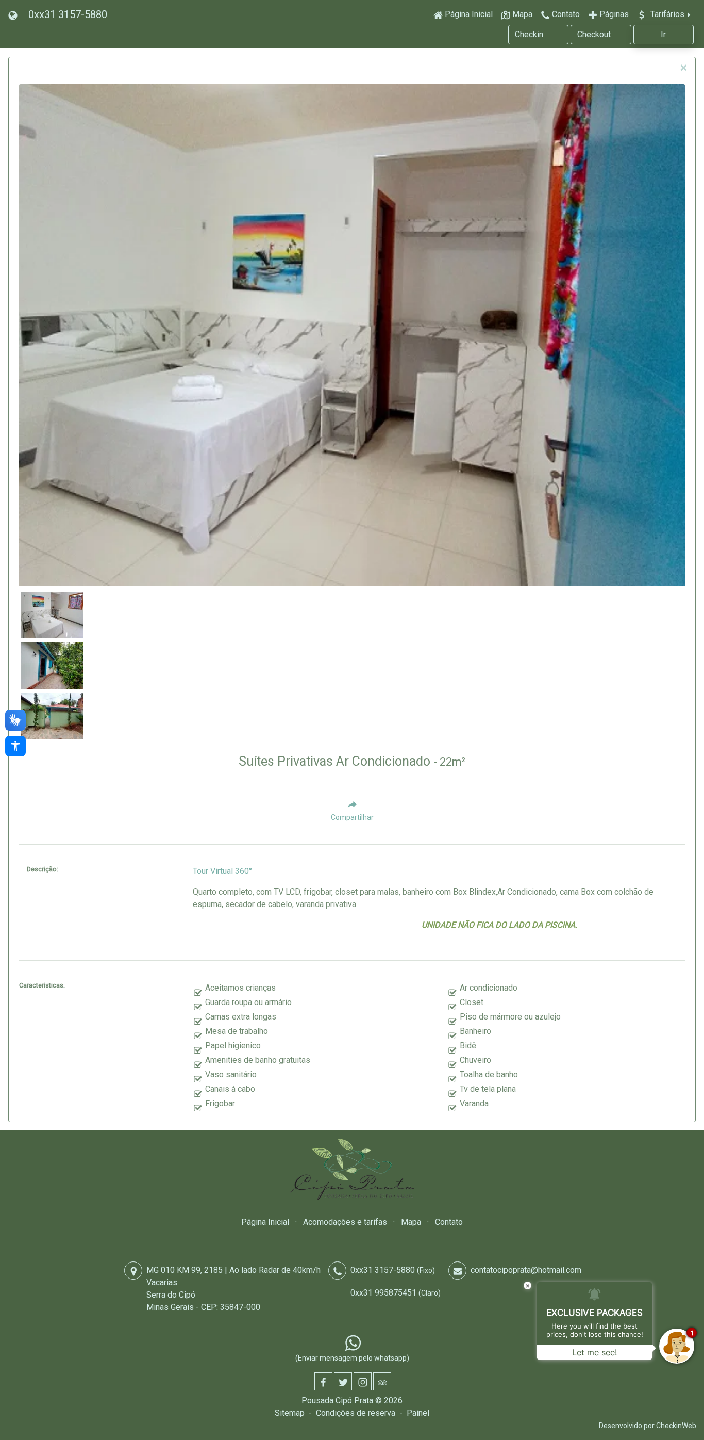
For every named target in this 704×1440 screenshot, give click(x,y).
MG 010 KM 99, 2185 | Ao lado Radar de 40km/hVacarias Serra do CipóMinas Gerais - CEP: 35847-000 (233, 1288)
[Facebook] (323, 1381)
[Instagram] (363, 1381)
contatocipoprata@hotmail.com (526, 1270)
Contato (449, 1222)
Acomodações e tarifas (345, 1222)
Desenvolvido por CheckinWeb (647, 1425)
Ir (663, 34)
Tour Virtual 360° (222, 871)
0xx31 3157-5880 (67, 14)
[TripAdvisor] (382, 1381)
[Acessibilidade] (15, 746)
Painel (418, 1413)
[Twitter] (343, 1381)
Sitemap (290, 1413)
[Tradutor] (14, 14)
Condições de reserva (355, 1413)
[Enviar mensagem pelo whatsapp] (353, 1343)
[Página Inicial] (352, 1169)
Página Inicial (265, 1222)
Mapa (411, 1222)
